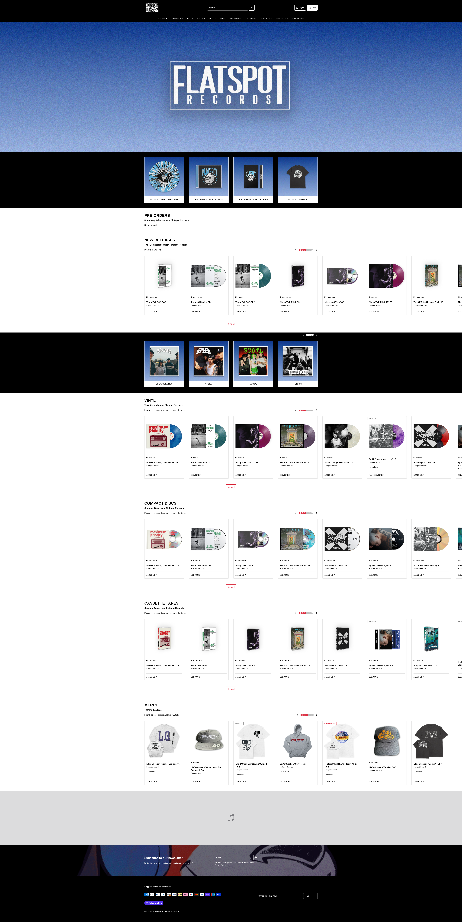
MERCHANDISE (235, 19)
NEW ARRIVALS (266, 19)
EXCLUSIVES (220, 19)
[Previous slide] (295, 250)
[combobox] (227, 8)
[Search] (252, 8)
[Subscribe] (256, 857)
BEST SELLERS (282, 19)
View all (231, 324)
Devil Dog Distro (156, 911)
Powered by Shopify (171, 911)
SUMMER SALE (298, 19)
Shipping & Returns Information (157, 887)
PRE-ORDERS (250, 19)
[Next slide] (317, 250)
